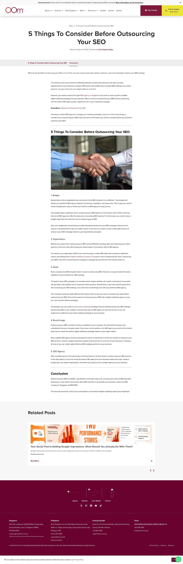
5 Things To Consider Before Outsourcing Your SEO (47, 63)
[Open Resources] (97, 10)
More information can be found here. (129, 2)
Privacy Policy (79, 560)
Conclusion (73, 63)
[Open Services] (62, 10)
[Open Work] (85, 10)
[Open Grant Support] (77, 10)
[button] (150, 470)
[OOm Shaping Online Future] (15, 10)
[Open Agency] (52, 10)
